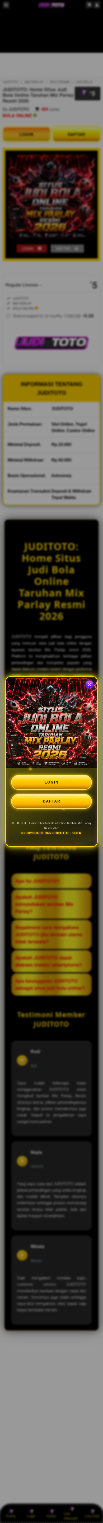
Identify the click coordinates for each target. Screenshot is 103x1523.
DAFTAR (51, 801)
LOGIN (52, 782)
